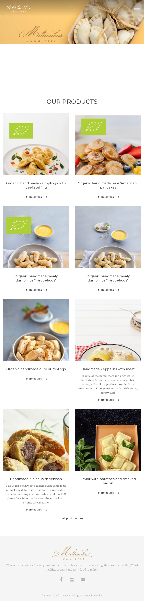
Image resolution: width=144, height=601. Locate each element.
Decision (98, 595)
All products (69, 518)
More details (34, 197)
